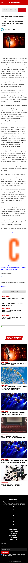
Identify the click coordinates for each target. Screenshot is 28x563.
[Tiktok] (14, 509)
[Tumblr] (14, 521)
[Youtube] (14, 518)
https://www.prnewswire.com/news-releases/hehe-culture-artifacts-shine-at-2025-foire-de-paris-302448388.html (13, 267)
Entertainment (8, 16)
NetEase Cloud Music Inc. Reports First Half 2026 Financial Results (12, 413)
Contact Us (13, 539)
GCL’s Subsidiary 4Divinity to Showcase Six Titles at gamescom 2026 (13, 437)
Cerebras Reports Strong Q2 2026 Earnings (12, 304)
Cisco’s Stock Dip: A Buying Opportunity (11, 317)
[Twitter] (14, 506)
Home (2, 16)
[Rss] (14, 524)
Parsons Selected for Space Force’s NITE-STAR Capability (13, 364)
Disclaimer (4, 286)
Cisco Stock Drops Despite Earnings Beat (11, 311)
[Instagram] (14, 512)
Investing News (6, 296)
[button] (2, 2)
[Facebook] (14, 515)
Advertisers (13, 529)
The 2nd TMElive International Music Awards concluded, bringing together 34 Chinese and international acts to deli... (14, 389)
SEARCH (21, 10)
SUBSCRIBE (5, 552)
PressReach (7, 29)
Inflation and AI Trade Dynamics (13, 298)
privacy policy (10, 555)
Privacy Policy (13, 531)
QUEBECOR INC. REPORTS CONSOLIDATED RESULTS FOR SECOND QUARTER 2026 (14, 461)
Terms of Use (13, 533)
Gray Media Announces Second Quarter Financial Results (11, 484)
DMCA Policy (13, 535)
